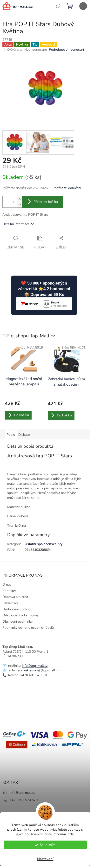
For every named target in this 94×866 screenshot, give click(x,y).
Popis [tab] (11, 434)
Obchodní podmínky (17, 621)
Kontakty (9, 590)
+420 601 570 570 (34, 675)
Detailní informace (15, 224)
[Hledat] (58, 6)
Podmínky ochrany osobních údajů (28, 627)
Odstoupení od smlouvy (20, 615)
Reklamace (10, 603)
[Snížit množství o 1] (19, 204)
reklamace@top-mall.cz (41, 670)
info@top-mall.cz (34, 665)
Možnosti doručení (67, 188)
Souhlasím (47, 844)
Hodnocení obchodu (17, 609)
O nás (6, 584)
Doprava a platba (15, 597)
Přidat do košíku (46, 201)
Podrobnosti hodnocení (66, 49)
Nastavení (45, 859)
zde (71, 834)
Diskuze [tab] (24, 434)
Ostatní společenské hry (43, 544)
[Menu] (83, 6)
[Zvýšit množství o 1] (19, 199)
